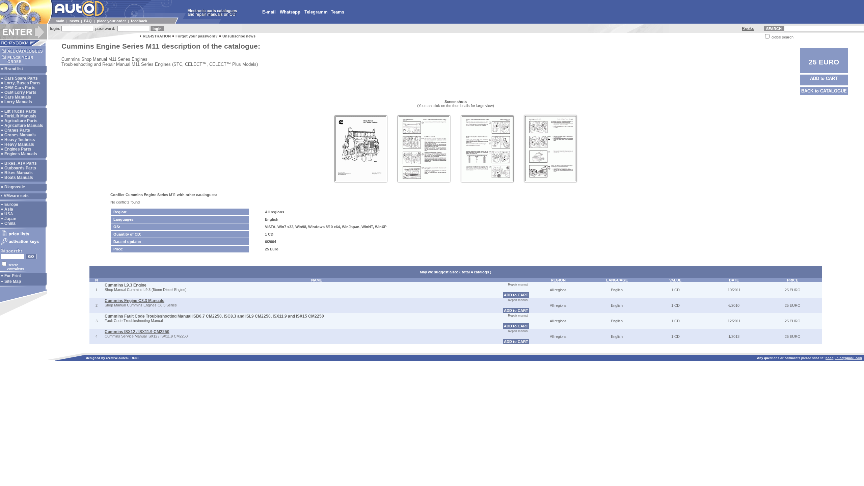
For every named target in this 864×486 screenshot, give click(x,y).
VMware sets (16, 195)
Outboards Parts (20, 168)
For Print (12, 275)
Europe (11, 204)
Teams (337, 12)
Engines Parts (17, 149)
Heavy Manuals (19, 144)
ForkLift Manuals (20, 116)
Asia (8, 209)
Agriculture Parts (20, 120)
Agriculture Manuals (23, 125)
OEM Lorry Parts (20, 92)
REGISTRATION (157, 36)
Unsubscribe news (238, 36)
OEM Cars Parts (19, 87)
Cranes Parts (17, 130)
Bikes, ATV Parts (20, 163)
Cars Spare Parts (21, 78)
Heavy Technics (19, 139)
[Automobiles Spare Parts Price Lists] (23, 236)
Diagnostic (14, 187)
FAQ (88, 21)
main (60, 21)
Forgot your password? (197, 36)
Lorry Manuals (18, 102)
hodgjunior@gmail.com (844, 358)
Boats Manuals (18, 177)
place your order (111, 21)
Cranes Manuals (20, 135)
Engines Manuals (20, 154)
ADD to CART (824, 78)
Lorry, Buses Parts (22, 83)
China (10, 223)
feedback (139, 21)
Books (748, 28)
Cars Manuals (17, 97)
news (74, 21)
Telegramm (316, 12)
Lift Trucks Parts (20, 111)
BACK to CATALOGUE (824, 90)
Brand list (13, 68)
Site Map (12, 281)
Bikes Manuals (18, 172)
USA (8, 214)
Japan (10, 218)
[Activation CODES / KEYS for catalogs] (23, 245)
